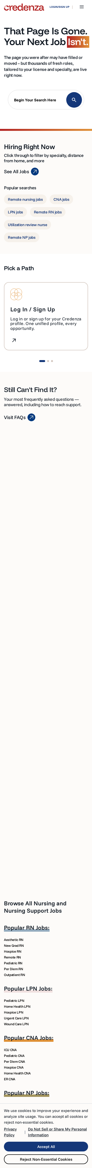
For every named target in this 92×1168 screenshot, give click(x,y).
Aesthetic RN (13, 939)
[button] (46, 101)
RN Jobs (37, 927)
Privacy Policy (10, 1132)
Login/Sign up (59, 7)
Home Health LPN (17, 1006)
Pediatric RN (13, 963)
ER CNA (9, 1079)
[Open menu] (81, 6)
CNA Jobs (39, 1037)
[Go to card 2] (48, 361)
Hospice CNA (13, 1067)
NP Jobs (37, 1092)
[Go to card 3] (52, 361)
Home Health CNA (17, 1073)
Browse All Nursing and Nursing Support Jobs (35, 907)
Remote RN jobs (48, 212)
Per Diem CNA (14, 1061)
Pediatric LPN (14, 1000)
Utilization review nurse (27, 224)
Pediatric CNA (14, 1055)
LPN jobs (15, 212)
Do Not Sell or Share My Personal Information (57, 1132)
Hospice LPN (13, 1012)
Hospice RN (12, 951)
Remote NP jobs (21, 237)
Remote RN (12, 957)
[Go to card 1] (42, 361)
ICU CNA (10, 1050)
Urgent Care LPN (16, 1018)
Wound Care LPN (16, 1024)
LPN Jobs (38, 988)
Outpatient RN (14, 975)
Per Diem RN (13, 969)
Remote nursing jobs (25, 199)
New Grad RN (14, 945)
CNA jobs (61, 199)
